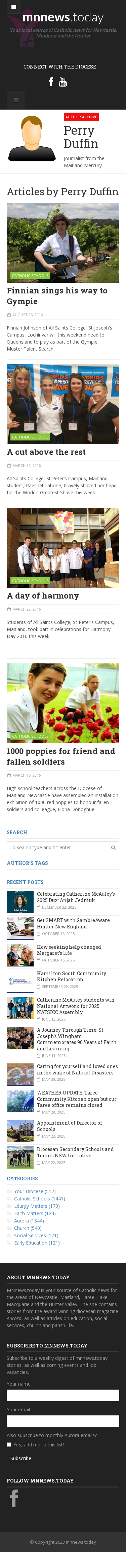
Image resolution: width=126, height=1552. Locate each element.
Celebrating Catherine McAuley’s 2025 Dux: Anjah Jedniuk (76, 897)
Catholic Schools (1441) (39, 1198)
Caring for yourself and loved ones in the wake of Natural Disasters (77, 1069)
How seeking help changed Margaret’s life (69, 950)
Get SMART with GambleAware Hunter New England (73, 923)
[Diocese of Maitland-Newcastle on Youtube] (63, 81)
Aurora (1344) (29, 1220)
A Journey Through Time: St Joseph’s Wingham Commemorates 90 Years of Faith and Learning (77, 1039)
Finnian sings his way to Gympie (57, 295)
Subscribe (20, 1458)
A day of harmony (43, 595)
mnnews (63, 16)
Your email (18, 1409)
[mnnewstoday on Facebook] (51, 81)
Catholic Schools (30, 275)
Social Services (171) (36, 1235)
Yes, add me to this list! (38, 1444)
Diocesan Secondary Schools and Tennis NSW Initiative (75, 1152)
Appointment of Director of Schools (69, 1126)
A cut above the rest (46, 451)
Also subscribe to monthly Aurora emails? (52, 1435)
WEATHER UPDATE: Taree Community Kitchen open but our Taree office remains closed (77, 1098)
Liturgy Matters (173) (37, 1206)
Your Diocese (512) (35, 1191)
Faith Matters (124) (35, 1213)
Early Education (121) (37, 1243)
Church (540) (28, 1228)
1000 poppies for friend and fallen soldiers (61, 756)
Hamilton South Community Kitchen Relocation (71, 976)
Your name (19, 1384)
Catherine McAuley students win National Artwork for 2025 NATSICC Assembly (76, 1006)
